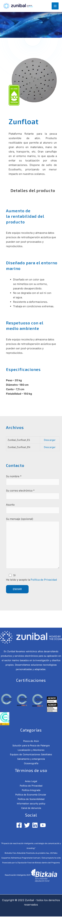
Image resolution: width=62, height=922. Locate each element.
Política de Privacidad (44, 579)
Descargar (49, 440)
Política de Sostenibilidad (31, 799)
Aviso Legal (31, 781)
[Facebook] (19, 825)
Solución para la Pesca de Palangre (31, 745)
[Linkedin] (35, 825)
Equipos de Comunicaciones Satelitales (31, 754)
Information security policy (31, 803)
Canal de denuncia (31, 808)
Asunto (10, 504)
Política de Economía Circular (31, 794)
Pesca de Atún (31, 741)
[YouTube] (43, 825)
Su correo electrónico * (20, 490)
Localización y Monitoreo (31, 750)
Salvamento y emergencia (31, 758)
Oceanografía (31, 763)
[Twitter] (27, 825)
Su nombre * (14, 476)
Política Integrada (31, 790)
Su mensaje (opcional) (19, 519)
